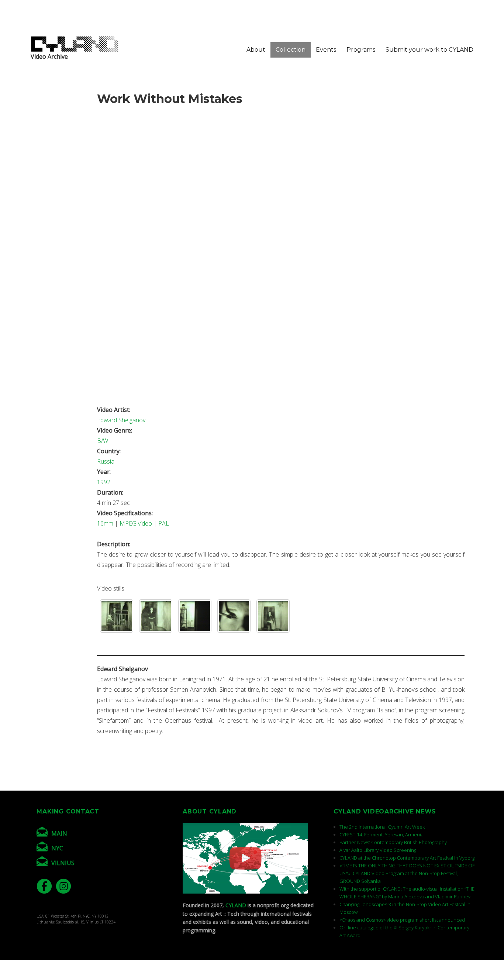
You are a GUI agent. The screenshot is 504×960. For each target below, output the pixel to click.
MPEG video (136, 523)
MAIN (59, 833)
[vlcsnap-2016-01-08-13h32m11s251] (273, 616)
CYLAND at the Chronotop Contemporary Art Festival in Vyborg (406, 857)
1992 (103, 482)
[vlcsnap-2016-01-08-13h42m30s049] (155, 616)
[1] (116, 616)
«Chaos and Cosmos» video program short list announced (402, 919)
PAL (163, 523)
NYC (57, 848)
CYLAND (235, 905)
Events (326, 49)
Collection (290, 49)
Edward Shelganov (121, 420)
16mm (105, 523)
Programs (360, 49)
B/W (102, 441)
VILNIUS (63, 863)
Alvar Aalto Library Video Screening (377, 850)
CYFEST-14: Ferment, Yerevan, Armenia (381, 834)
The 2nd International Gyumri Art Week (382, 826)
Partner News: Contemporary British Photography (393, 842)
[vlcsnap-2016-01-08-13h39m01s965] (234, 616)
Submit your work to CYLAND (429, 49)
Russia (105, 461)
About (255, 49)
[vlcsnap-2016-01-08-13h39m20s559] (194, 616)
